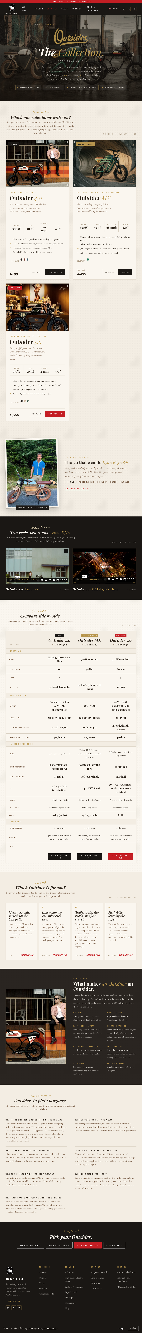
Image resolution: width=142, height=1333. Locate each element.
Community (70, 1302)
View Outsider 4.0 (59, 856)
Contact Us (96, 1288)
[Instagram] (8, 1307)
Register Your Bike (99, 1272)
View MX (125, 272)
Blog (67, 1308)
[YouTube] (19, 1307)
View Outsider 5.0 (120, 856)
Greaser (38, 8)
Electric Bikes (33, 24)
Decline (133, 1328)
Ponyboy (77, 8)
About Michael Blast (126, 1272)
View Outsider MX (89, 856)
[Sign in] (129, 9)
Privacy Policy (52, 1328)
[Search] (123, 9)
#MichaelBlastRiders (126, 1286)
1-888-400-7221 (14, 1301)
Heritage (69, 1297)
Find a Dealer (114, 1245)
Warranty (95, 1283)
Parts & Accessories (93, 9)
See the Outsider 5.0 (77, 489)
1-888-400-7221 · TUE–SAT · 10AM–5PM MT (71, 1)
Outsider (52, 8)
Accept (121, 1328)
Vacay (64, 8)
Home (18, 24)
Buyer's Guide (71, 1292)
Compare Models (47, 1293)
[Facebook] (13, 1307)
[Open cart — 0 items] (134, 9)
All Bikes (25, 9)
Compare (36, 272)
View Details (55, 272)
